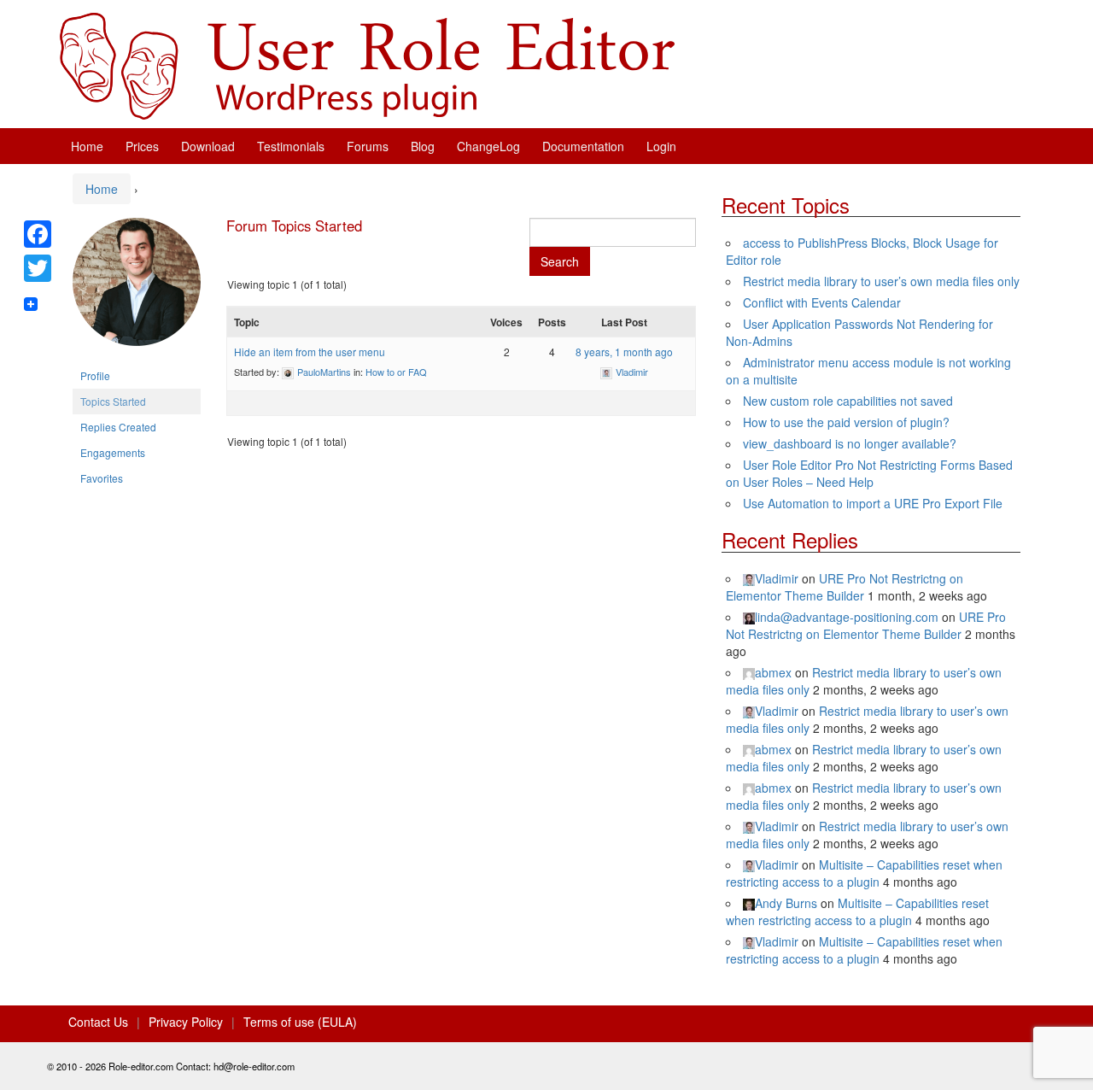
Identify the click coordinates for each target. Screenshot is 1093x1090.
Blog (423, 146)
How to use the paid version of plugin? (846, 422)
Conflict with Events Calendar (822, 302)
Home (87, 146)
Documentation (583, 146)
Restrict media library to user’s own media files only (881, 281)
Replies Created (118, 426)
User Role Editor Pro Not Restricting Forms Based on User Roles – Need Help (869, 473)
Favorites (101, 478)
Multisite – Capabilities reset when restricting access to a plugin (864, 873)
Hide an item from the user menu (309, 351)
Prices (142, 146)
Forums (368, 146)
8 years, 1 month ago (624, 351)
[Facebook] (37, 234)
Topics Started (113, 401)
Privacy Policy (186, 1021)
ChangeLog (488, 146)
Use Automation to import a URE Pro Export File (872, 503)
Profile (95, 375)
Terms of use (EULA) (300, 1021)
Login (661, 146)
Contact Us (98, 1021)
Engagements (112, 452)
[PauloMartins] (137, 288)
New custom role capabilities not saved (848, 400)
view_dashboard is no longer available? (849, 443)
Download (208, 146)
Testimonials (290, 146)
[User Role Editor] (367, 64)
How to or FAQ (396, 371)
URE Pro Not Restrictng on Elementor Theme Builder (844, 587)
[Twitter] (37, 268)
